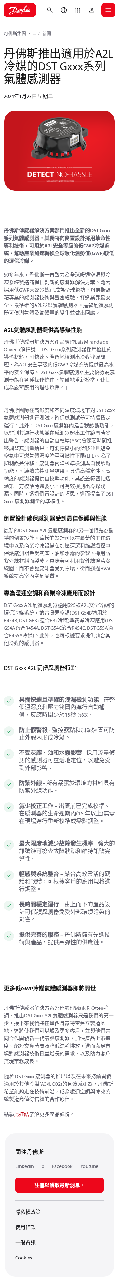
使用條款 (25, 1227)
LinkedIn (24, 1166)
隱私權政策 (28, 1212)
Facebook (62, 1166)
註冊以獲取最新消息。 (59, 1185)
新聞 (46, 33)
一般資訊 (25, 1242)
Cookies (23, 1257)
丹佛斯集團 (15, 33)
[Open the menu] (108, 10)
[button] (78, 10)
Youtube (89, 1166)
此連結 (21, 1114)
